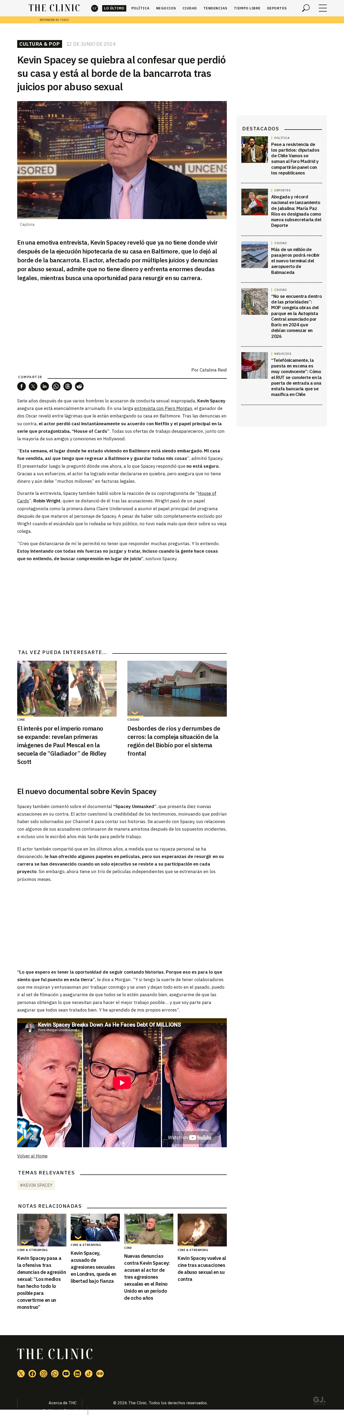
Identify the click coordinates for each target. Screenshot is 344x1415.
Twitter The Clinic (21, 1373)
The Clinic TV (66, 1373)
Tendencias (215, 8)
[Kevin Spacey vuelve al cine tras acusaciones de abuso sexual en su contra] (202, 1230)
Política (140, 8)
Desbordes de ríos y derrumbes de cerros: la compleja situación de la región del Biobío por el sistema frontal (173, 740)
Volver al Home (32, 1156)
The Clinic (94, 8)
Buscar (306, 8)
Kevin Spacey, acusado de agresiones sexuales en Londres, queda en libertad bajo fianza (93, 1267)
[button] (21, 386)
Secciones (323, 8)
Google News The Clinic (100, 1373)
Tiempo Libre (247, 8)
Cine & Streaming (32, 1250)
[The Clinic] (54, 8)
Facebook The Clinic (32, 1373)
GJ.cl (319, 1401)
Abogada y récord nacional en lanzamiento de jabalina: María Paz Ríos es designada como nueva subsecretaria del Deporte (296, 211)
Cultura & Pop (39, 44)
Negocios (166, 8)
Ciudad (189, 8)
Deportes (277, 8)
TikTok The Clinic (88, 1373)
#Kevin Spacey (36, 1185)
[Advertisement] (122, 604)
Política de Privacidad (62, 1410)
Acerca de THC (63, 1402)
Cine (21, 719)
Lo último (114, 8)
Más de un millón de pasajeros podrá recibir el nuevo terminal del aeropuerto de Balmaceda (295, 260)
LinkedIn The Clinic (77, 1373)
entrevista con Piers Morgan (163, 408)
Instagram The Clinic (43, 1373)
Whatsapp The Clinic (55, 1373)
